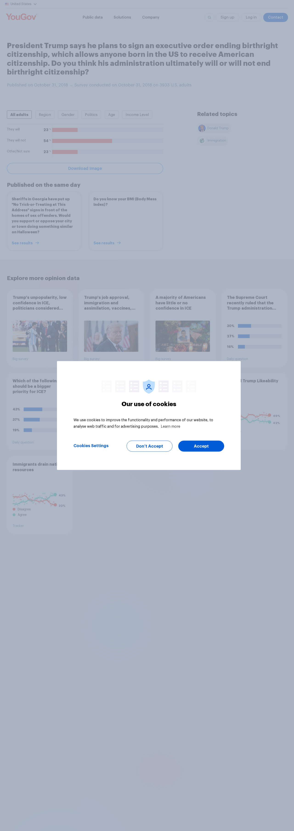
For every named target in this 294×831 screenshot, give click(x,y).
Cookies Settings (91, 446)
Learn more (170, 426)
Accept (201, 446)
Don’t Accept (149, 446)
